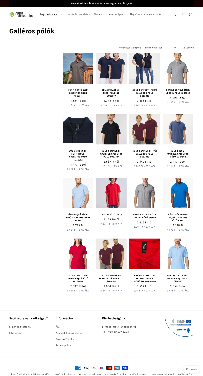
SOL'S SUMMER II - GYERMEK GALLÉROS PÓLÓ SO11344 (111, 153)
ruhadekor (24, 374)
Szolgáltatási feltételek (115, 374)
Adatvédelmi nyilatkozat (69, 333)
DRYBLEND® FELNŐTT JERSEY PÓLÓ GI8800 (144, 216)
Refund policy (63, 345)
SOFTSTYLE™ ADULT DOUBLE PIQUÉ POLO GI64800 (178, 278)
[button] (51, 14)
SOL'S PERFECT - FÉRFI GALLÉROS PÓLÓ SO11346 (144, 93)
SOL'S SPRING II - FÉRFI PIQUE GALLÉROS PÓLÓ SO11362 (78, 155)
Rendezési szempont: (130, 47)
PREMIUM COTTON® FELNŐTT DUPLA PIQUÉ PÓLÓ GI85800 (145, 278)
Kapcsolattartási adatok (163, 374)
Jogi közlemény (185, 374)
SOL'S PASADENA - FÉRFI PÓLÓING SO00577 (111, 93)
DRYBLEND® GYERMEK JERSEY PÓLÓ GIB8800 (178, 91)
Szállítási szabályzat (139, 374)
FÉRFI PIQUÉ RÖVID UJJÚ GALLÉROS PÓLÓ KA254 (78, 217)
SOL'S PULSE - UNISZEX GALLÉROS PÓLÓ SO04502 (178, 153)
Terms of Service (65, 339)
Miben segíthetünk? (20, 326)
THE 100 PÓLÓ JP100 (111, 214)
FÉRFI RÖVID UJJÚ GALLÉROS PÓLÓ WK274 (78, 93)
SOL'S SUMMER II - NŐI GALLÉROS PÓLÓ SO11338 (144, 153)
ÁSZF (58, 326)
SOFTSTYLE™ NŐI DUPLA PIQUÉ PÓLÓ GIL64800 (78, 278)
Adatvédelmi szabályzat (90, 374)
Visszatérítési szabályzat (63, 374)
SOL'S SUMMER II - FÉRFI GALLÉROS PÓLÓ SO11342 (111, 278)
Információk (16, 333)
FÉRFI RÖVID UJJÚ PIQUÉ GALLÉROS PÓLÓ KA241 (178, 217)
